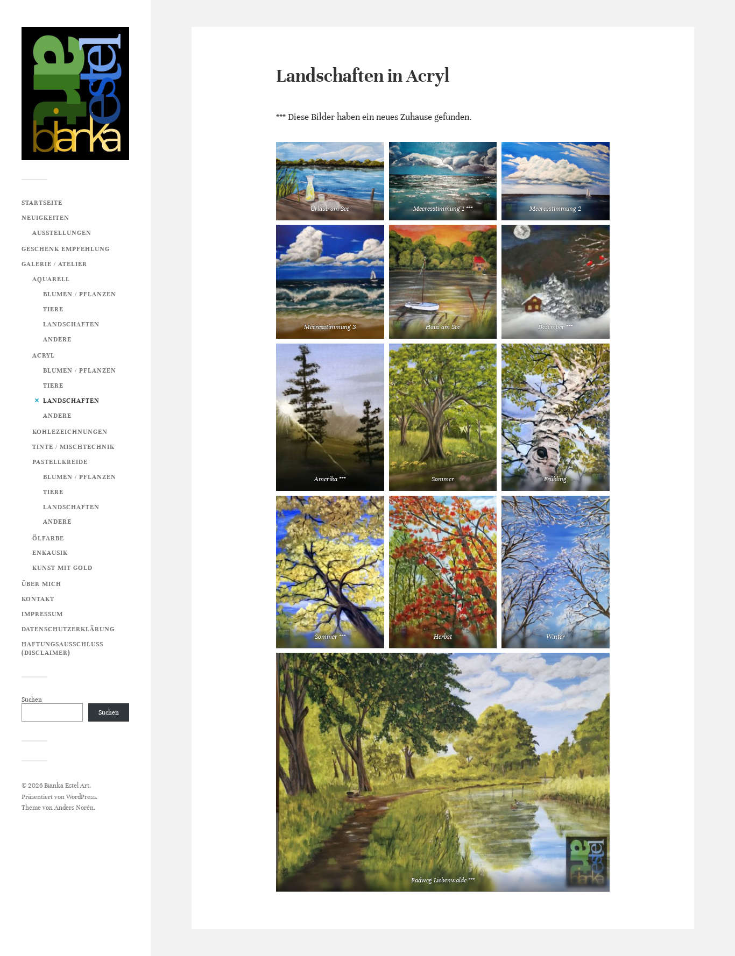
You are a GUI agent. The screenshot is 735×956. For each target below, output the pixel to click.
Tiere (53, 309)
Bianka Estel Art (66, 785)
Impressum (42, 614)
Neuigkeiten (45, 218)
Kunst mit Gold (62, 568)
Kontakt (38, 599)
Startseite (42, 202)
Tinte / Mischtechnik (73, 447)
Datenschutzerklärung (68, 629)
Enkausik (50, 553)
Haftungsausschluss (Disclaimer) (62, 648)
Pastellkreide (60, 462)
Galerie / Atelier (54, 264)
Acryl (43, 355)
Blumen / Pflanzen (79, 294)
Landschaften (71, 324)
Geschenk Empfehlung (66, 249)
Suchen (32, 699)
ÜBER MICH (41, 584)
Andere (57, 339)
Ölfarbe (48, 538)
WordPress (81, 797)
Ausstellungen (61, 233)
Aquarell (51, 279)
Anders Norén (74, 807)
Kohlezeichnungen (70, 432)
